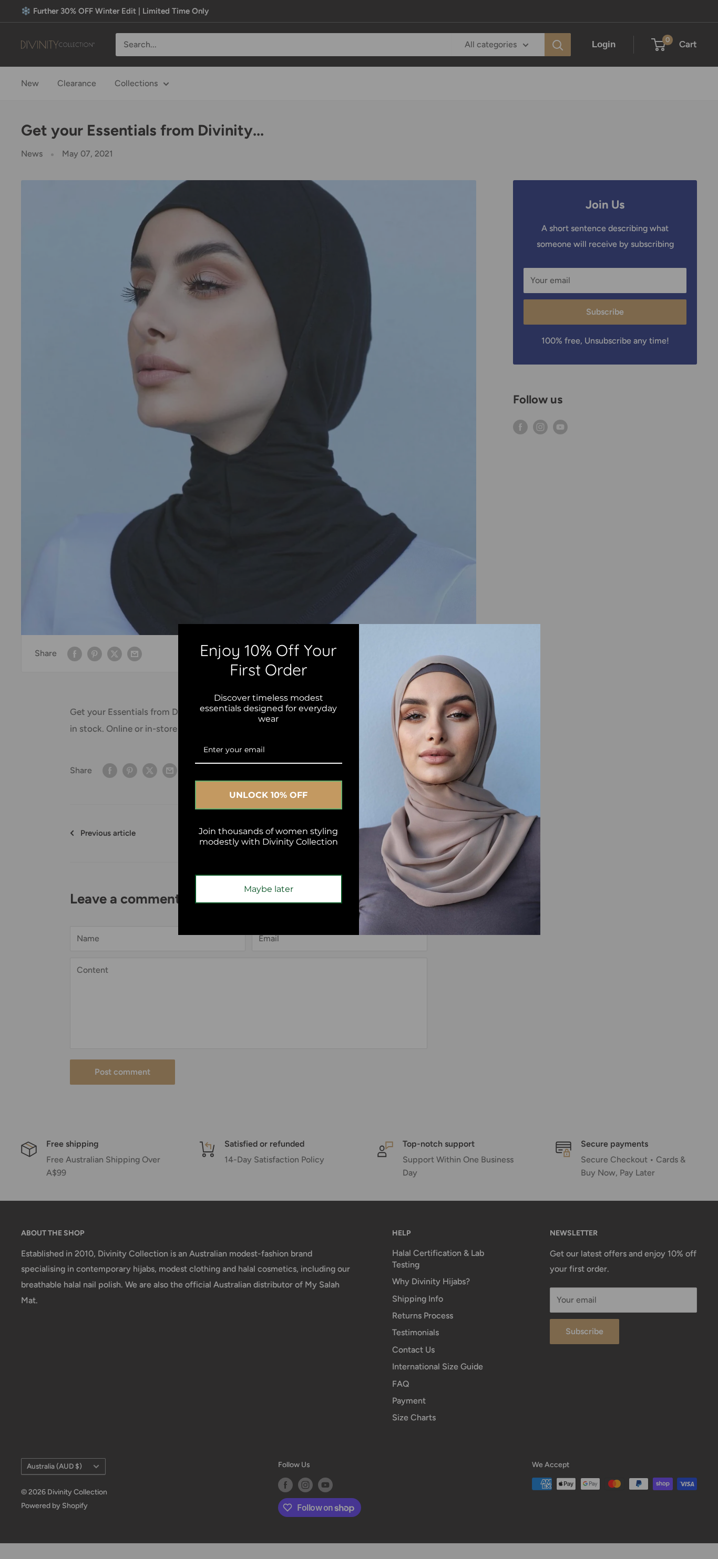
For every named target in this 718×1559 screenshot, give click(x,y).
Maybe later (268, 889)
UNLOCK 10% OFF (268, 795)
